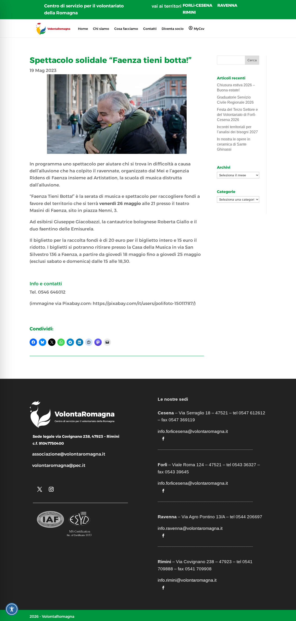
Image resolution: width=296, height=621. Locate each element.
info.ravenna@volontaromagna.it (190, 528)
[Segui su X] (39, 489)
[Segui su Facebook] (163, 438)
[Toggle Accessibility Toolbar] (12, 609)
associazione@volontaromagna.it (68, 454)
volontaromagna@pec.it (58, 465)
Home (83, 29)
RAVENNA (227, 6)
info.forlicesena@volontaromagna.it (193, 431)
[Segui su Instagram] (51, 489)
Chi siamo (101, 29)
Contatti (150, 29)
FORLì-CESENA (197, 6)
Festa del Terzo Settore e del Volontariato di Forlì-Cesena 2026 (237, 115)
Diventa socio (173, 29)
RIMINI (189, 13)
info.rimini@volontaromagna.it (187, 580)
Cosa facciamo (126, 29)
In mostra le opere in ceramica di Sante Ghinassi (233, 144)
